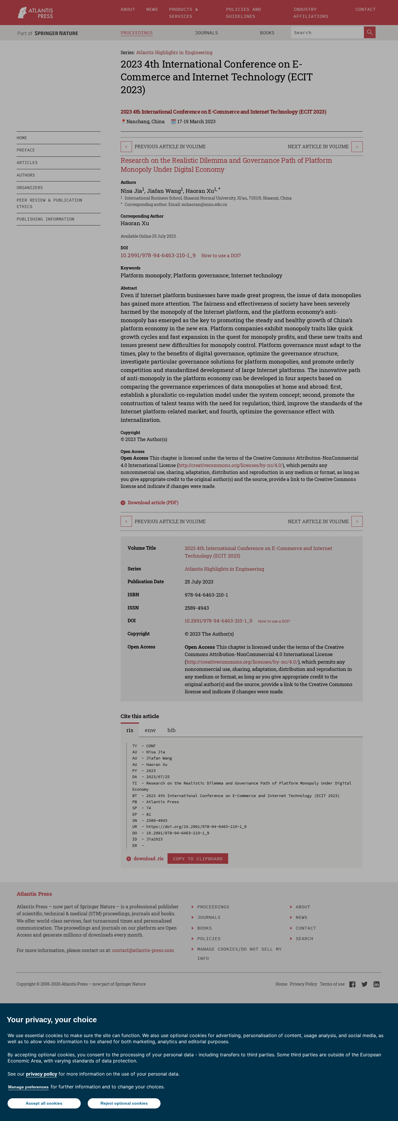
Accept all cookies (44, 1103)
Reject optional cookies (124, 1103)
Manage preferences (28, 1087)
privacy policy (41, 1074)
